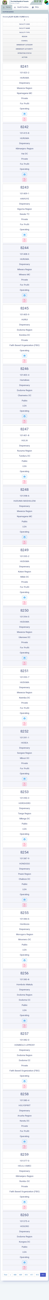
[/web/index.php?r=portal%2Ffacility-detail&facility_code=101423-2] (24, 114)
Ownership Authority (24, 49)
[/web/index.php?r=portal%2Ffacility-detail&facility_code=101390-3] (24, 839)
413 (43, 1275)
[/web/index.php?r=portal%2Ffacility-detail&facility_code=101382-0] (24, 1081)
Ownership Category (24, 45)
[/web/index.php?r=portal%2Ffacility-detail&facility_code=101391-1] (24, 779)
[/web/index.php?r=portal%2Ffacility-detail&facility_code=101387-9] (24, 899)
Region (24, 36)
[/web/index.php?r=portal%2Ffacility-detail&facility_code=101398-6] (24, 537)
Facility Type (24, 32)
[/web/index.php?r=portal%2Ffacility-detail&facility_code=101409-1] (24, 235)
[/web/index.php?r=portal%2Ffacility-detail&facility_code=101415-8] (24, 174)
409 (20, 1275)
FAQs (37, 7)
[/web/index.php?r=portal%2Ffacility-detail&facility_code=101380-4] (24, 1141)
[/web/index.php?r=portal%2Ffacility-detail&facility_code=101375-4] (24, 1262)
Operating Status (24, 53)
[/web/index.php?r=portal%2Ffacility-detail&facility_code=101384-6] (24, 960)
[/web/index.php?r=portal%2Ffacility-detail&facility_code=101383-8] (24, 1020)
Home (8, 7)
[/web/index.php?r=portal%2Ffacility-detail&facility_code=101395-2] (24, 597)
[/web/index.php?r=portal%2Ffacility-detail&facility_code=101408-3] (24, 295)
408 (15, 1275)
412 (37, 1275)
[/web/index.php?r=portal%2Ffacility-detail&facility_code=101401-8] (24, 476)
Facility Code (24, 24)
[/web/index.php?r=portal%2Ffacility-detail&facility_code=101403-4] (24, 416)
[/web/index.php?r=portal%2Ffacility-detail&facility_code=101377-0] (24, 1202)
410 (26, 1275)
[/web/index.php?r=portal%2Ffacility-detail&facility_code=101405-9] (24, 355)
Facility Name (24, 28)
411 (31, 1275)
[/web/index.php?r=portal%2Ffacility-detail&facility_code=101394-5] (24, 658)
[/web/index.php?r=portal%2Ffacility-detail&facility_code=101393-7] (24, 718)
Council (24, 41)
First (5, 1275)
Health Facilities (22, 7)
